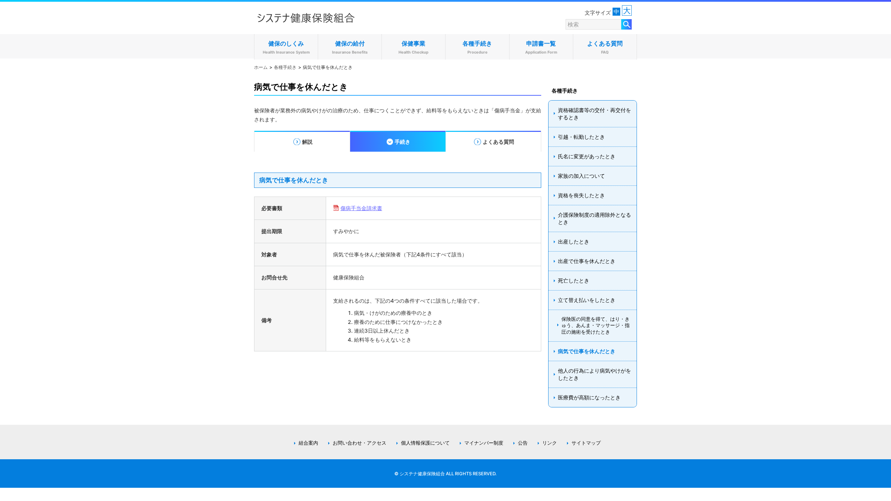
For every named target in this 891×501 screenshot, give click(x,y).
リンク (549, 442)
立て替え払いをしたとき (586, 300)
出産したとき (573, 241)
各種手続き (285, 67)
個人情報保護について (425, 442)
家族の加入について (581, 176)
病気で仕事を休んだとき (586, 351)
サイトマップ (586, 442)
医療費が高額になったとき (589, 397)
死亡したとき (573, 280)
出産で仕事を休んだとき (586, 261)
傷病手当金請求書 (361, 208)
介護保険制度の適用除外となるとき (594, 218)
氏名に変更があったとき (586, 156)
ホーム (261, 67)
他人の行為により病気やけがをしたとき (594, 374)
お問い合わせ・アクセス (359, 442)
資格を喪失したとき (581, 195)
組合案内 (308, 442)
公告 (523, 442)
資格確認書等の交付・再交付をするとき (594, 114)
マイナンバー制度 (483, 442)
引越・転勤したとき (581, 137)
